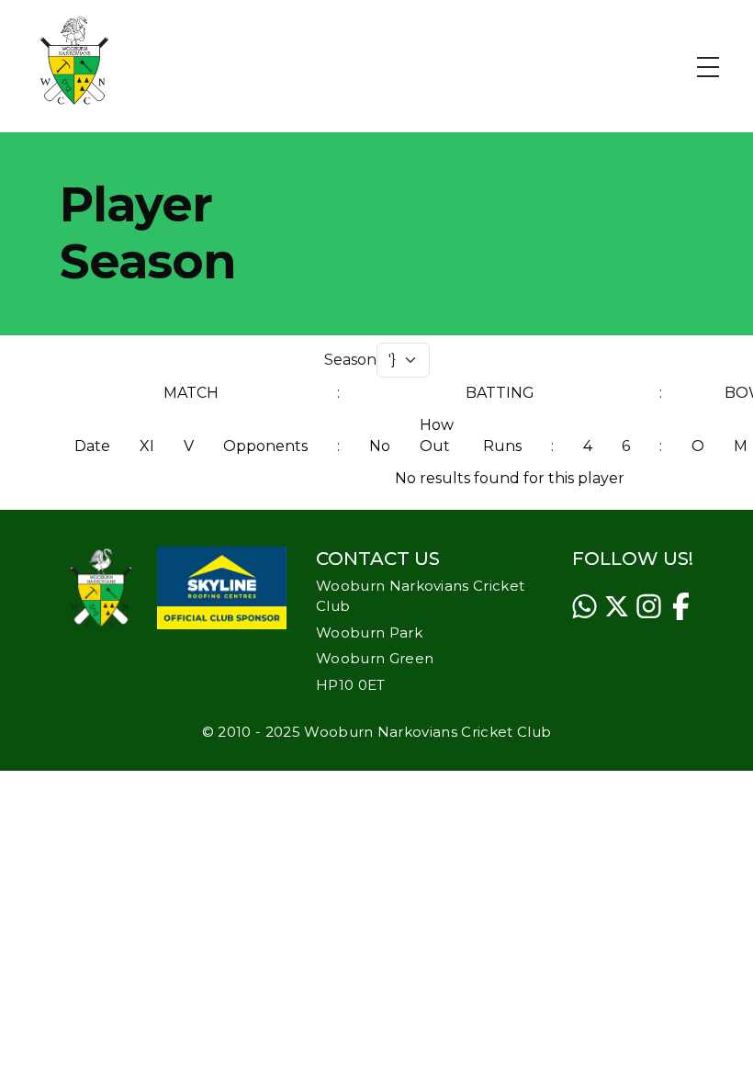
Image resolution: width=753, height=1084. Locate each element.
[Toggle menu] (719, 60)
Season (350, 359)
